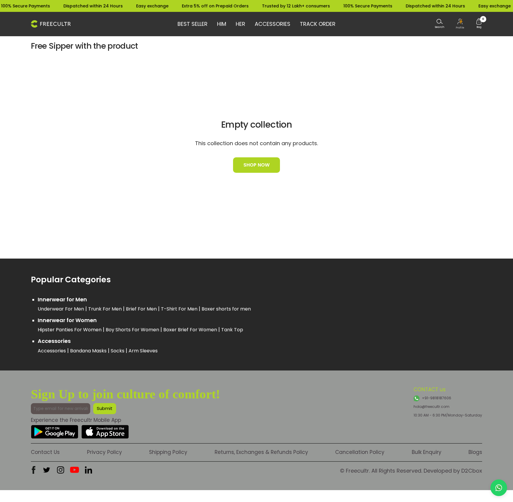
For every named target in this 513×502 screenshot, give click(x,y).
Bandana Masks (89, 350)
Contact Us (45, 452)
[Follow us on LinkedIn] (88, 470)
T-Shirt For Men (180, 308)
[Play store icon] (54, 429)
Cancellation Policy (359, 452)
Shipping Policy (168, 452)
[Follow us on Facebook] (33, 470)
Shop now (256, 164)
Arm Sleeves (143, 350)
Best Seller (193, 24)
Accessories (272, 24)
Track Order (317, 24)
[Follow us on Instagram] (60, 470)
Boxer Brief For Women (190, 329)
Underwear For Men (61, 308)
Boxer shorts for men (226, 308)
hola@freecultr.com (431, 406)
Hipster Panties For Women (70, 329)
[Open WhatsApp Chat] (498, 487)
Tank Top (232, 329)
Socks (118, 350)
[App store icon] (105, 429)
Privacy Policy (104, 452)
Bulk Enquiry (426, 452)
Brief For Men (142, 308)
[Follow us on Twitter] (46, 470)
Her (240, 24)
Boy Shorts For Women (133, 329)
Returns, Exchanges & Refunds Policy (261, 452)
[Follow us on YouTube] (74, 470)
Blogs (475, 452)
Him (221, 24)
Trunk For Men (105, 308)
